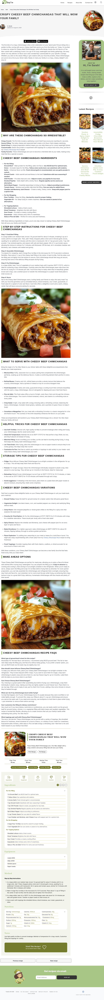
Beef (7, 9)
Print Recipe (43, 41)
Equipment (24, 780)
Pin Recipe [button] (42, 752)
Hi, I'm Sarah (25, 991)
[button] (65, 790)
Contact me (88, 2)
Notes (64, 780)
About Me (79, 2)
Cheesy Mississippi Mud (12, 149)
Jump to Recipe (31, 41)
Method (38, 780)
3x (63, 785)
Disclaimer (31, 993)
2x (60, 785)
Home (62, 2)
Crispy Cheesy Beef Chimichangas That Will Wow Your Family (24, 9)
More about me (91, 85)
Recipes (70, 2)
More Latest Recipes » (91, 182)
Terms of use (53, 991)
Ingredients (9, 780)
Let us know (29, 948)
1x (57, 785)
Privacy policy (43, 991)
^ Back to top (9, 991)
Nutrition (51, 780)
